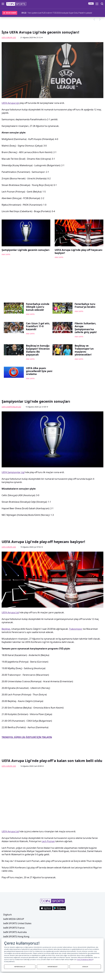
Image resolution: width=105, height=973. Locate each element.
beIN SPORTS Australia (15, 932)
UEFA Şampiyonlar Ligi (11, 407)
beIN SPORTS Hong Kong (16, 936)
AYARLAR (85, 966)
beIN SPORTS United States (17, 923)
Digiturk (7, 914)
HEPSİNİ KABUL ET (19, 966)
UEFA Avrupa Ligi (9, 37)
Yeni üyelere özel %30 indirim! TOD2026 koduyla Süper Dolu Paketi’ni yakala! (59, 13)
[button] (16, 4)
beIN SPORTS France (13, 927)
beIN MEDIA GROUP (13, 918)
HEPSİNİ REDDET (53, 966)
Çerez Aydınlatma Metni (84, 959)
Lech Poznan (48, 841)
